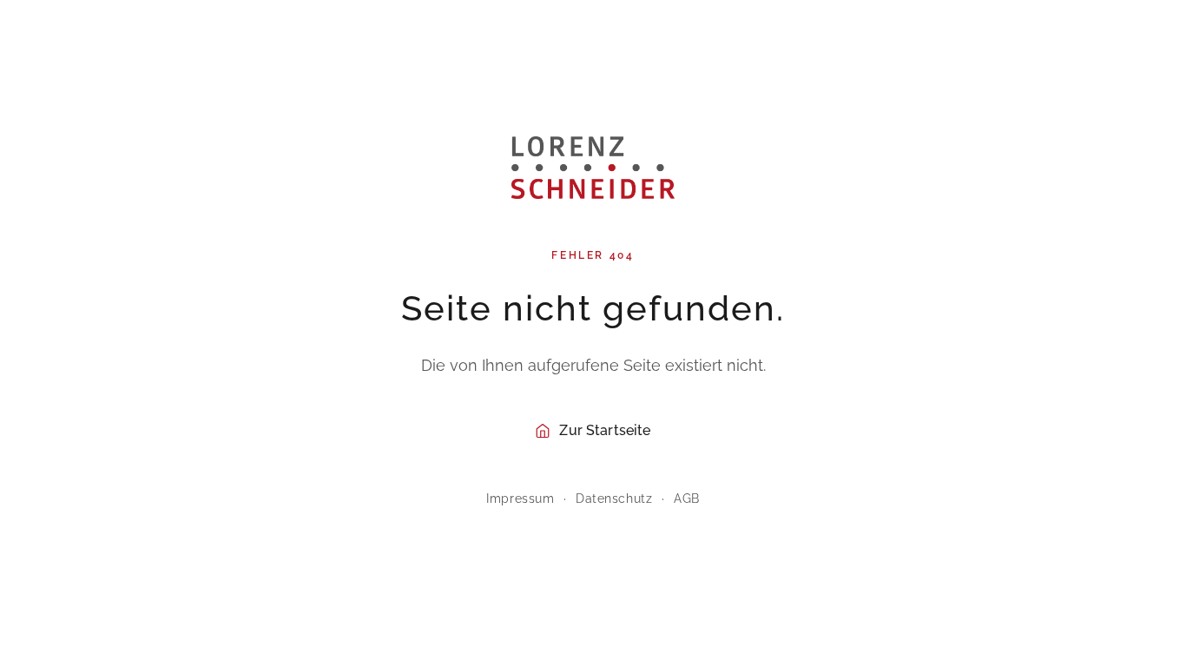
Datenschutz (614, 498)
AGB (687, 498)
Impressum (520, 498)
